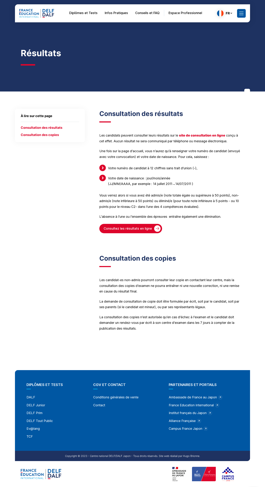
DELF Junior (35, 405)
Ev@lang (33, 428)
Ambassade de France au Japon (193, 397)
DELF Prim (34, 413)
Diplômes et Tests (83, 13)
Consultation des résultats (41, 127)
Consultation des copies (40, 135)
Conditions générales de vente (115, 397)
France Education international (191, 405)
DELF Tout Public (39, 421)
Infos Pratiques (116, 13)
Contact (99, 405)
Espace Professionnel (185, 13)
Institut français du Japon (188, 413)
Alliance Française (182, 421)
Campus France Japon (185, 428)
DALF (30, 397)
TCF (29, 436)
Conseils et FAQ (147, 13)
